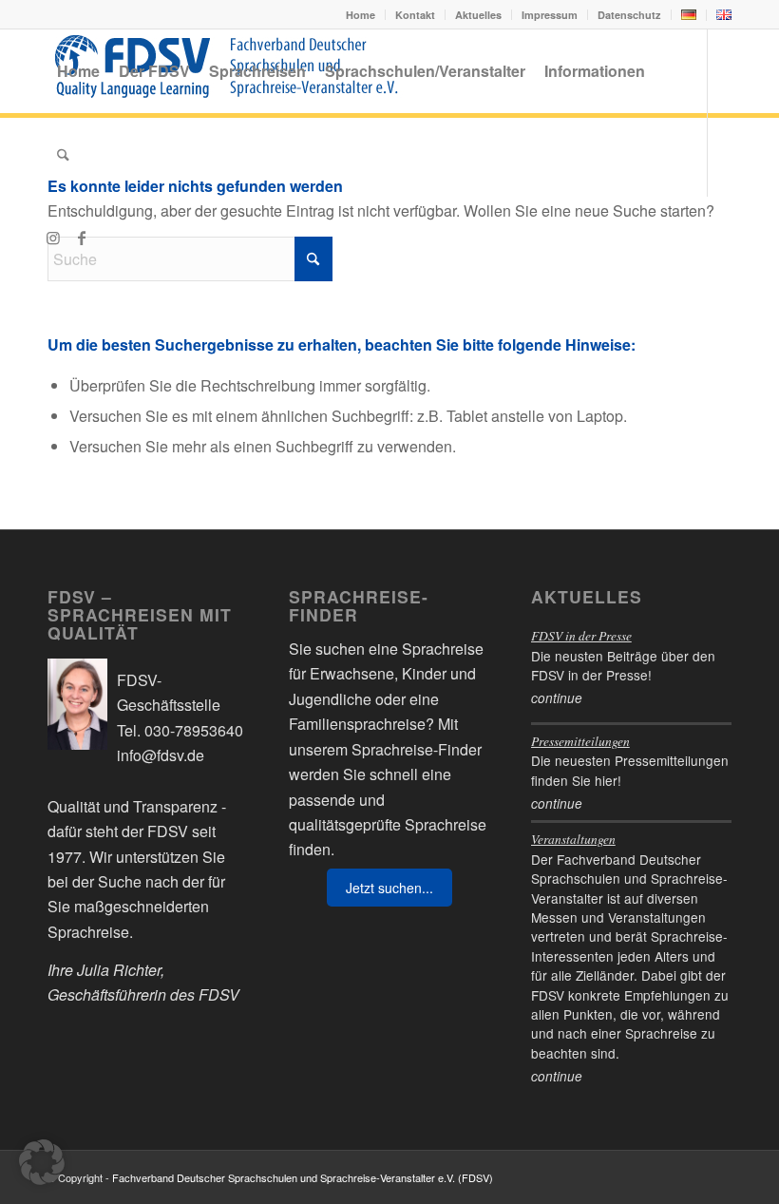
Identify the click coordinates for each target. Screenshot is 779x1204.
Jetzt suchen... (389, 887)
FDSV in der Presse (581, 635)
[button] (42, 1162)
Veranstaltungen (573, 839)
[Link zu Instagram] (53, 237)
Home (360, 15)
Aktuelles (478, 15)
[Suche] (63, 155)
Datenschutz (629, 15)
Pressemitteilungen (580, 741)
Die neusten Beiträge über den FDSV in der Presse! (623, 665)
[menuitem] (361, 15)
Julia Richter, (120, 970)
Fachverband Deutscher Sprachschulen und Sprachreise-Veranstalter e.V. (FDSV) (302, 1177)
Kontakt (415, 15)
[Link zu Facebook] (81, 237)
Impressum (550, 15)
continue (556, 698)
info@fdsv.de (160, 755)
